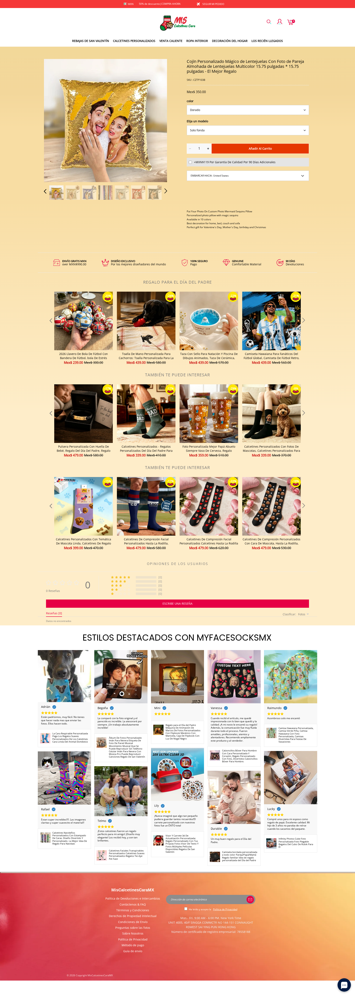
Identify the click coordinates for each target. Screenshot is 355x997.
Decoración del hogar (230, 41)
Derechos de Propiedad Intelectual (133, 916)
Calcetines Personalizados (134, 41)
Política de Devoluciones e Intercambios (132, 898)
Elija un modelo (197, 121)
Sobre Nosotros (132, 933)
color (190, 101)
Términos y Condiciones (132, 910)
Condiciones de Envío (133, 922)
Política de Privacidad (133, 939)
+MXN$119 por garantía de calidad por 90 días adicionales (234, 162)
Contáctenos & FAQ (133, 904)
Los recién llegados (267, 41)
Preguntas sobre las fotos (132, 928)
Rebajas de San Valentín (90, 41)
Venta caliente (170, 41)
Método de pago (133, 945)
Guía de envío (132, 951)
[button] (53, 119)
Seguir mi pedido (213, 4)
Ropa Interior (197, 41)
